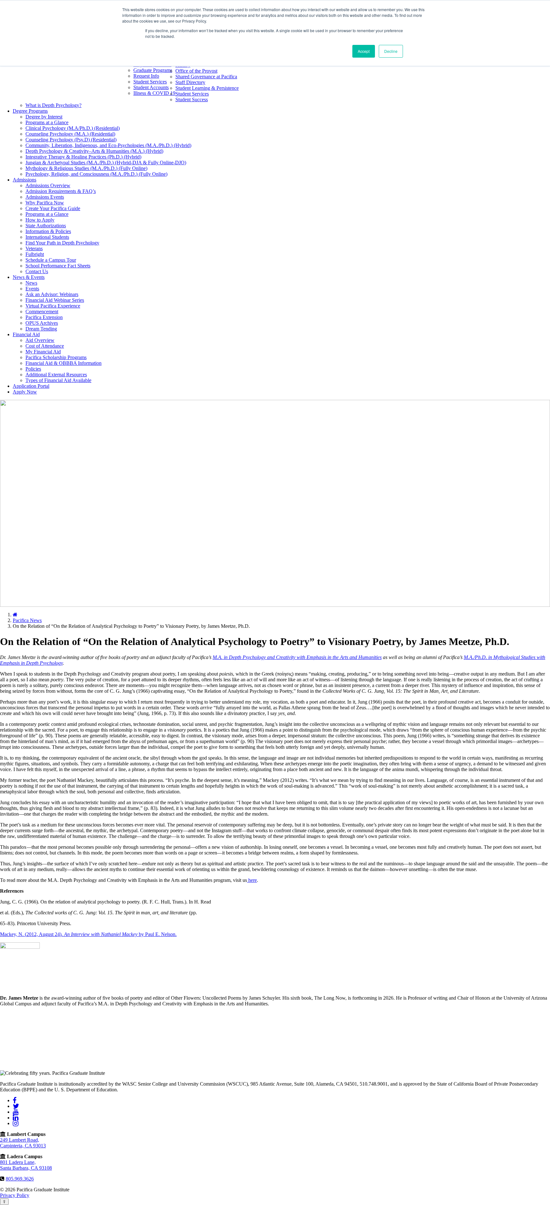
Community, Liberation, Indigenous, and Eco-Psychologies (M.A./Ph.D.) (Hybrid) (108, 145)
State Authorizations (45, 225)
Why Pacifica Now (44, 202)
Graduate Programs (152, 70)
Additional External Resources (56, 374)
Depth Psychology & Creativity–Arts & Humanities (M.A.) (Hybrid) (94, 151)
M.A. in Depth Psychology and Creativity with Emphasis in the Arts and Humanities (297, 657)
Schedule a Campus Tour (50, 260)
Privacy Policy (14, 1195)
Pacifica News (27, 620)
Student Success (191, 99)
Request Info (146, 76)
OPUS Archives (41, 323)
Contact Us (36, 271)
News (31, 283)
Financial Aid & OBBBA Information (63, 363)
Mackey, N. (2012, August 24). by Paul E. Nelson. (88, 934)
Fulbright (34, 254)
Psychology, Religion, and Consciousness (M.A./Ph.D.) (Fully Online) (96, 174)
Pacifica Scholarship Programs (56, 357)
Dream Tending (41, 328)
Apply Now (25, 391)
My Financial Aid (43, 351)
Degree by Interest (43, 116)
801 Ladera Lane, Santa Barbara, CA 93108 (26, 1165)
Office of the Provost (196, 71)
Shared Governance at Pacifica (206, 76)
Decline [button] (391, 51)
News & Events (29, 277)
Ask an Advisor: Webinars (51, 294)
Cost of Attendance (44, 346)
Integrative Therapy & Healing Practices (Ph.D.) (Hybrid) (83, 156)
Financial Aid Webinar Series (54, 300)
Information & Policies (48, 231)
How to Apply (39, 220)
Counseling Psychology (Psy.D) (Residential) (70, 139)
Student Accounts (151, 87)
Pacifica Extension (44, 317)
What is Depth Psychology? (53, 105)
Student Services (150, 81)
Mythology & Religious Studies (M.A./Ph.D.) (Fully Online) (86, 168)
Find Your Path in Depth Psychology (62, 242)
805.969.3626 (20, 1178)
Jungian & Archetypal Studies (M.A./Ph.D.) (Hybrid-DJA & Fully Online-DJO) (105, 162)
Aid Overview (39, 340)
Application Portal (31, 386)
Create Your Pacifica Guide (52, 208)
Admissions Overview (47, 185)
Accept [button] (364, 51)
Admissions (24, 179)
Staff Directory (190, 82)
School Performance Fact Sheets (57, 265)
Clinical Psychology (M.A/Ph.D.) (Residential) (72, 128)
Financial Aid (26, 334)
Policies (33, 369)
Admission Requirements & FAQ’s (60, 191)
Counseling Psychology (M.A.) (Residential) (70, 134)
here (252, 880)
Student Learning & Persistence (207, 88)
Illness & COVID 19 (154, 93)
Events (32, 288)
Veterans (34, 248)
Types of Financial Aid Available (58, 380)
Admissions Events (44, 197)
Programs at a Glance (46, 122)
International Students (47, 237)
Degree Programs (30, 111)
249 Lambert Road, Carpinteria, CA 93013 (23, 1142)
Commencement (41, 311)
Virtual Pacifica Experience (52, 305)
